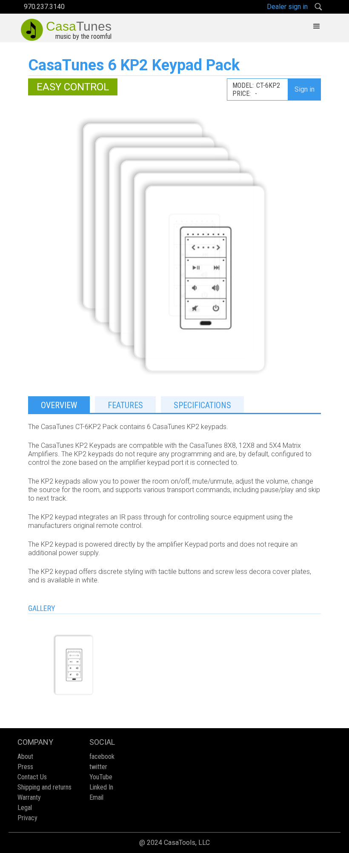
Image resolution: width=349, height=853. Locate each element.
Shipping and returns (44, 787)
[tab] (59, 404)
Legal (24, 808)
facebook (101, 756)
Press (25, 767)
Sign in (305, 89)
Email (96, 797)
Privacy (27, 818)
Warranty (29, 797)
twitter (98, 767)
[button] (316, 26)
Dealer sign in (287, 7)
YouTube (100, 777)
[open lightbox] (74, 665)
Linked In (101, 787)
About (25, 756)
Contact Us (32, 777)
